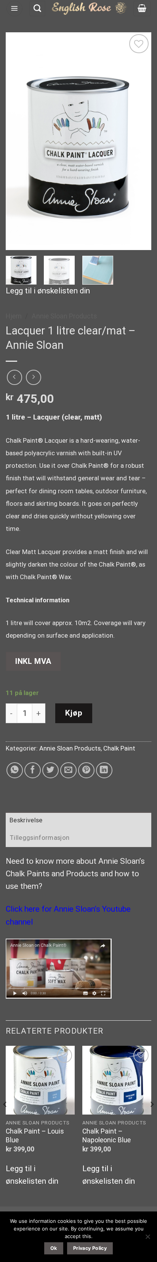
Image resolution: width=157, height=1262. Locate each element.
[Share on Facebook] (32, 770)
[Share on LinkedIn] (104, 770)
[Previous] (18, 141)
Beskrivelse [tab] (26, 820)
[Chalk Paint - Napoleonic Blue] (116, 1080)
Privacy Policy (90, 1248)
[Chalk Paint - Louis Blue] (40, 1080)
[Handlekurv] (142, 9)
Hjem (14, 316)
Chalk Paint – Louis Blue (35, 1135)
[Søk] (37, 9)
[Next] (139, 141)
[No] (147, 1239)
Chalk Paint (119, 748)
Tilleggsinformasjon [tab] (39, 837)
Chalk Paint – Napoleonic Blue (106, 1135)
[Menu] (14, 9)
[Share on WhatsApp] (14, 770)
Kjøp (74, 712)
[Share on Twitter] (50, 770)
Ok (53, 1248)
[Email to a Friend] (68, 770)
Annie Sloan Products (64, 316)
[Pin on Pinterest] (86, 770)
